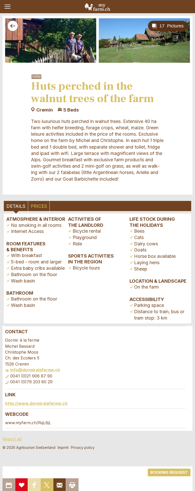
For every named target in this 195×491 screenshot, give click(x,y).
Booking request (169, 472)
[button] (7, 6)
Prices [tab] (39, 206)
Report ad (12, 438)
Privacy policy (82, 447)
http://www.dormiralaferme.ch (36, 403)
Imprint (63, 447)
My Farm (97, 7)
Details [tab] (15, 206)
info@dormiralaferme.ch (35, 369)
